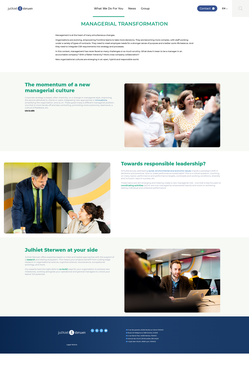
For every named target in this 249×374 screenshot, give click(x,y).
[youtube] (106, 330)
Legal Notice (72, 345)
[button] (224, 8)
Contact (205, 8)
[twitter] (92, 330)
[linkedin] (97, 330)
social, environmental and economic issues (170, 171)
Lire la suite (30, 111)
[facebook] (101, 330)
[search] (240, 8)
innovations (101, 100)
